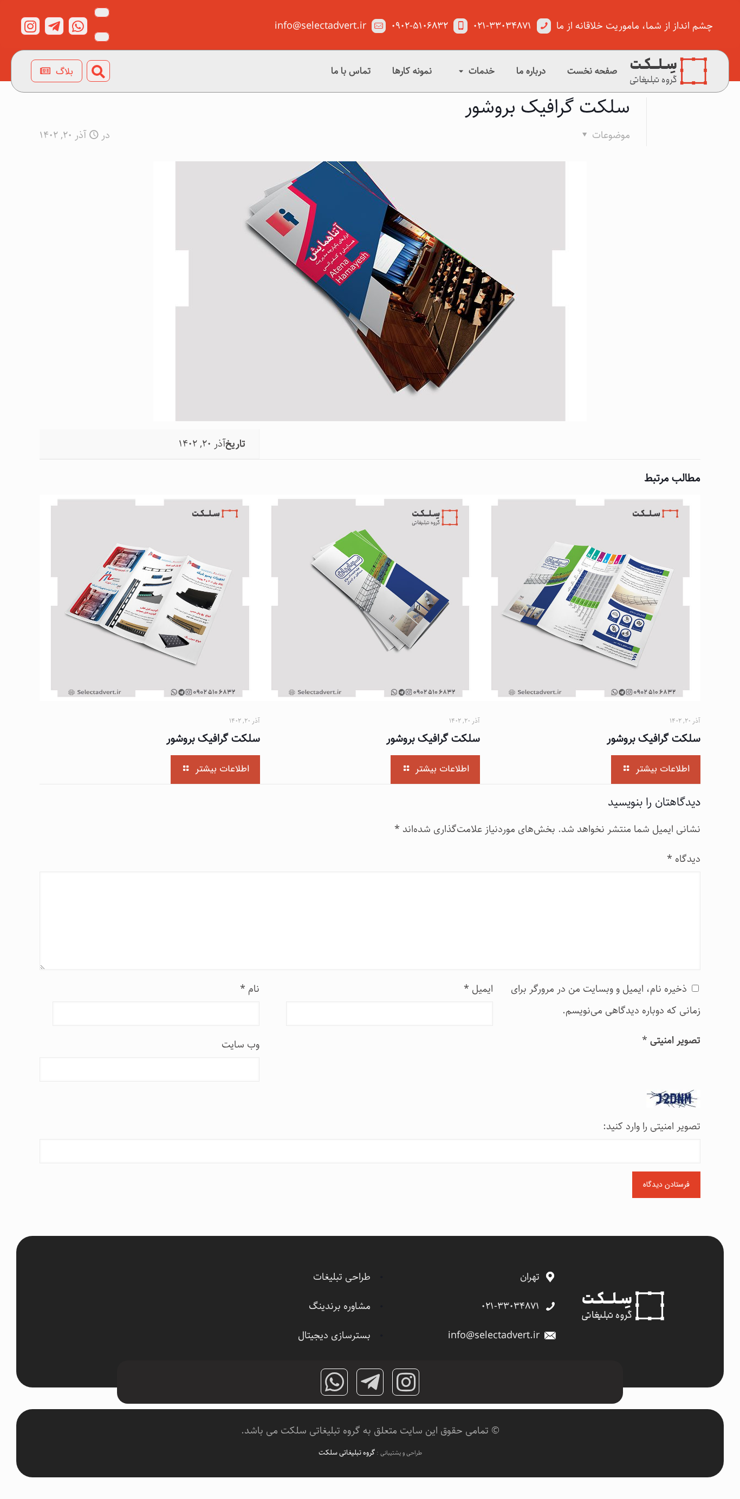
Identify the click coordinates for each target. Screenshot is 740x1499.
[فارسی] (101, 12)
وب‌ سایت (240, 1044)
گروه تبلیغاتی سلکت (348, 1452)
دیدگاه (683, 859)
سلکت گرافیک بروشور (213, 738)
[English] (101, 37)
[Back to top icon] (688, 1476)
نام (249, 989)
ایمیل (478, 989)
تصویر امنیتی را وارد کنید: (651, 1126)
